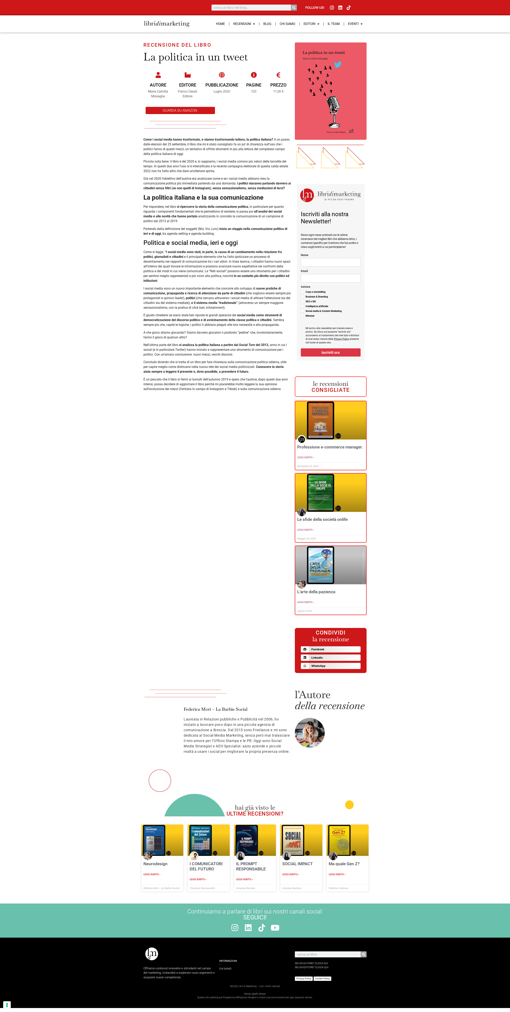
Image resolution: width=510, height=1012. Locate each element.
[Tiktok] (348, 7)
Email (304, 271)
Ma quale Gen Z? (344, 863)
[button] (331, 649)
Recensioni (242, 24)
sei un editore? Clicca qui (311, 967)
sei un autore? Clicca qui (311, 963)
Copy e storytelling (316, 292)
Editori (309, 24)
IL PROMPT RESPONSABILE (251, 866)
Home (220, 24)
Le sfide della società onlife (322, 519)
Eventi (353, 24)
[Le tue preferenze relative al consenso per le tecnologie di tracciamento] (7, 1005)
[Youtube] (275, 928)
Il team (334, 24)
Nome (304, 255)
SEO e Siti (311, 301)
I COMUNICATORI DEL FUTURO (206, 866)
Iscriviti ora (331, 352)
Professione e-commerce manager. (330, 447)
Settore (305, 286)
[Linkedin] (340, 7)
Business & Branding (317, 296)
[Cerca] (294, 8)
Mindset (310, 315)
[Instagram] (332, 7)
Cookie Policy (322, 978)
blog (267, 24)
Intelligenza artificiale (317, 306)
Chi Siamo (287, 24)
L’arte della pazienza (316, 591)
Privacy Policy (341, 339)
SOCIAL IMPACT (297, 863)
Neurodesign (155, 863)
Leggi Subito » (305, 457)
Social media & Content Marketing (324, 311)
